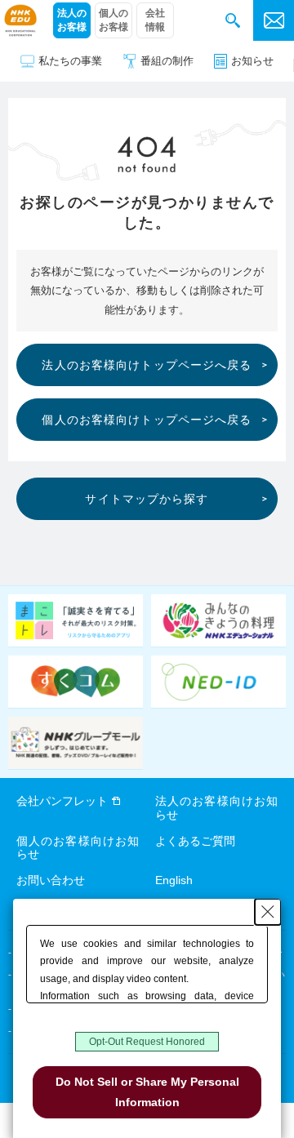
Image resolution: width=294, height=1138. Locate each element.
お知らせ (252, 61)
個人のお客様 (113, 20)
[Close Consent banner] (268, 912)
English (174, 880)
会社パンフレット (62, 800)
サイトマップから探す (146, 498)
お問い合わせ (50, 880)
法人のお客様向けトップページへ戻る (147, 364)
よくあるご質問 (195, 840)
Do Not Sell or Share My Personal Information (147, 1092)
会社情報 (155, 20)
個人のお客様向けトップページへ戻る (147, 419)
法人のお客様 (72, 20)
